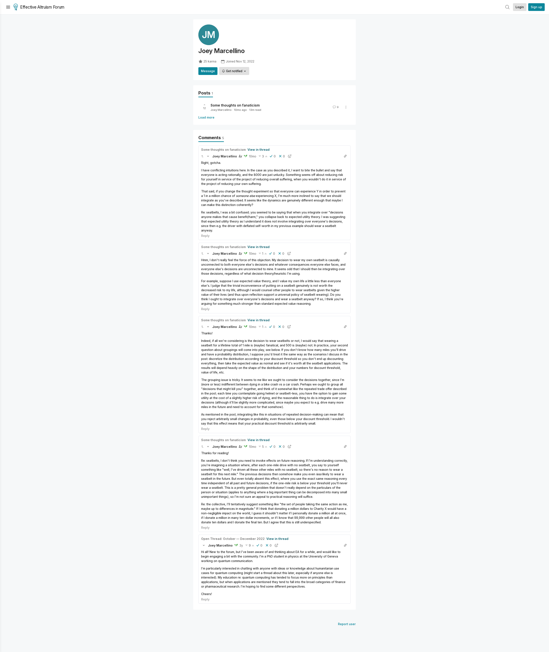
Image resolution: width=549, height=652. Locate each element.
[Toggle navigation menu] (8, 7)
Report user (347, 624)
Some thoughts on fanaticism (235, 105)
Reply (205, 236)
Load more (206, 117)
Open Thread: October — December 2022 (233, 539)
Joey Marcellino (221, 109)
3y (241, 545)
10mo (252, 156)
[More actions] (346, 107)
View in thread (258, 149)
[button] (202, 156)
